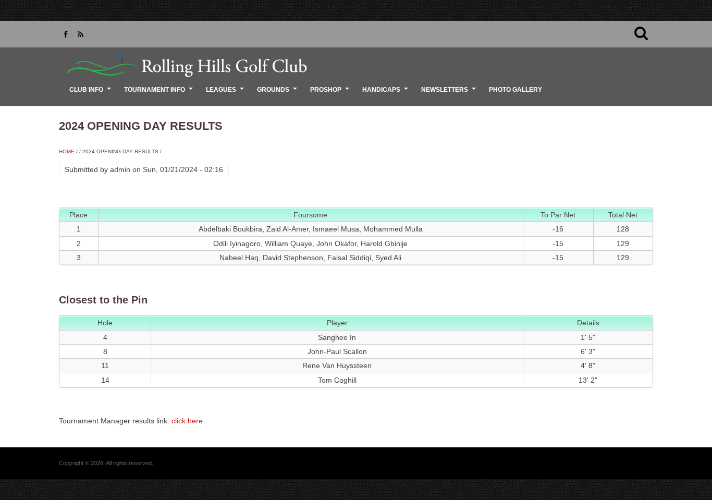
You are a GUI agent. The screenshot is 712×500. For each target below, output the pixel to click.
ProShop (331, 93)
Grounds (278, 93)
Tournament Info (159, 93)
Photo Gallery (515, 89)
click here (187, 421)
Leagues (226, 93)
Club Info (91, 93)
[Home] (184, 66)
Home (67, 151)
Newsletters (449, 93)
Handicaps (386, 93)
